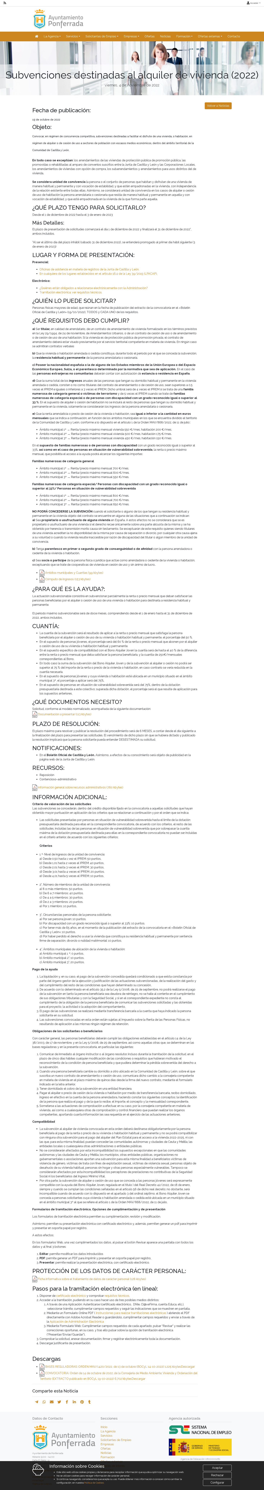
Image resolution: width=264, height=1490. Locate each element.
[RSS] (5, 3)
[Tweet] (59, 1402)
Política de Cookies (94, 1482)
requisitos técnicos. (117, 1295)
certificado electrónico (71, 1295)
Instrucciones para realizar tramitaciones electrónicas (131, 1313)
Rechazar (217, 1475)
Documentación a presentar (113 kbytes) (64, 714)
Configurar (217, 1482)
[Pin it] (82, 1402)
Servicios (106, 1435)
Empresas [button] (130, 36)
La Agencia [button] (51, 36)
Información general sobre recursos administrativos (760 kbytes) (80, 787)
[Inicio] (57, 17)
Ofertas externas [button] (209, 36)
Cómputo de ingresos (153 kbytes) (68, 579)
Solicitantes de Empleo (116, 1440)
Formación (108, 1457)
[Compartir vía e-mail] (52, 1402)
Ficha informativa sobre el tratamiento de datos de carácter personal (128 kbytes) (92, 1279)
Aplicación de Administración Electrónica (77, 1321)
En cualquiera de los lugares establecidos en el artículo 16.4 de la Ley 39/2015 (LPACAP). (98, 273)
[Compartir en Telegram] (36, 1402)
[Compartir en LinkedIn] (74, 1402)
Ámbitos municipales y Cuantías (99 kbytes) (74, 572)
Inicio (104, 1427)
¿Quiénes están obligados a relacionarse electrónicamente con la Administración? (94, 288)
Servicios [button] (72, 36)
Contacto (234, 36)
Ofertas (150, 36)
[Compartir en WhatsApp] (44, 1402)
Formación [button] (183, 36)
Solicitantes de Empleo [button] (100, 36)
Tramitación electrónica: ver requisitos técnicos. (71, 292)
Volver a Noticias (218, 105)
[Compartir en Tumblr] (89, 1402)
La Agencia (108, 1431)
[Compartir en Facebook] (67, 1402)
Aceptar (217, 1468)
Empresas (107, 1444)
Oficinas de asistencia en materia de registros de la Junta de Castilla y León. (89, 269)
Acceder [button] (254, 3)
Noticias (165, 36)
